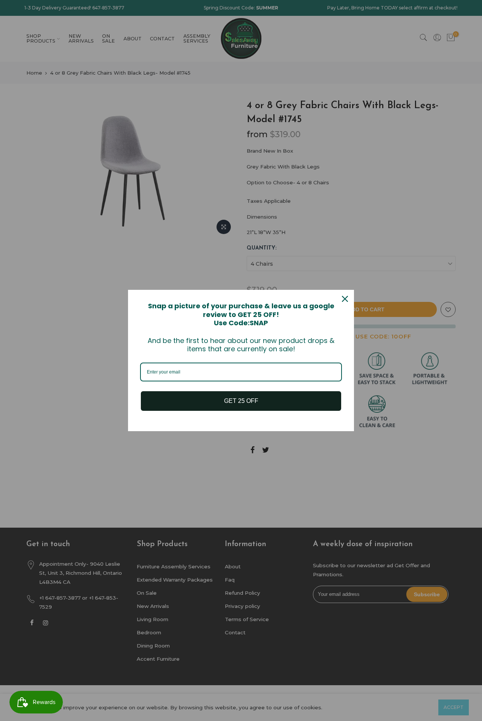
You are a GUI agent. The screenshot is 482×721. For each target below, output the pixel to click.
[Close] (345, 299)
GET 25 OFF (241, 401)
